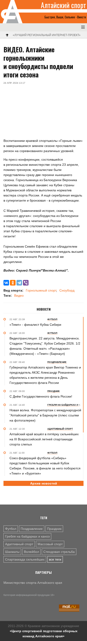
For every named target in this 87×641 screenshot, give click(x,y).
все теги (55, 559)
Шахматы (12, 552)
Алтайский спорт (63, 5)
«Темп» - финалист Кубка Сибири (35, 324)
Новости (44, 309)
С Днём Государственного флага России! (41, 396)
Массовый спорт (50, 544)
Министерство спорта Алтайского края (32, 583)
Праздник (54, 529)
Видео (19, 295)
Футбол (10, 529)
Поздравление (32, 529)
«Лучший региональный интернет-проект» (47, 35)
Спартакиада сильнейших (25, 559)
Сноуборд (66, 290)
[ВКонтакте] (6, 283)
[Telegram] (19, 283)
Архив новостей (43, 483)
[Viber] (26, 283)
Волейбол (31, 552)
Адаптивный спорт (19, 544)
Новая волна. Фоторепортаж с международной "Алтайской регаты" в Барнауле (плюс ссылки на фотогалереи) (45, 415)
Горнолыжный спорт (41, 290)
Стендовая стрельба (59, 552)
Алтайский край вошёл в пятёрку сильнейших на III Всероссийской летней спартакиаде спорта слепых (44, 439)
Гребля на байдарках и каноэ (27, 536)
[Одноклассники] (13, 283)
